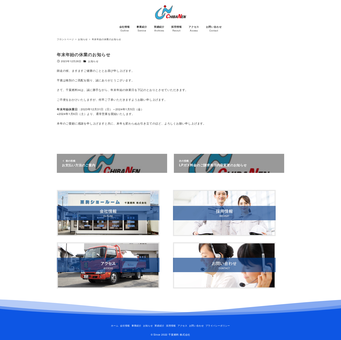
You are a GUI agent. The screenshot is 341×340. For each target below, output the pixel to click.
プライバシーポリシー (217, 325)
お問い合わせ (196, 325)
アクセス (182, 325)
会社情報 (125, 325)
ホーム (114, 325)
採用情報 (171, 325)
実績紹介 (159, 325)
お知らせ (93, 61)
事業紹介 (136, 325)
